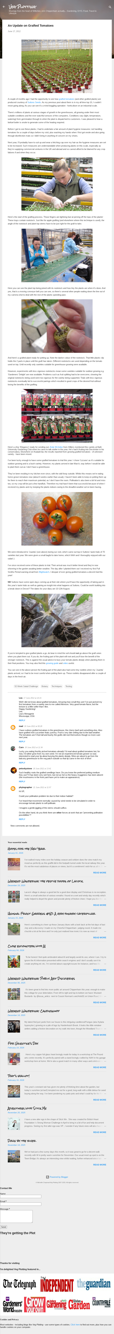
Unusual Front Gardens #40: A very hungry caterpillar (51, 914)
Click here (75, 1324)
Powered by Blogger (58, 1177)
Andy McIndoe (56, 447)
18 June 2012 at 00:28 (33, 726)
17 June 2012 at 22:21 (32, 698)
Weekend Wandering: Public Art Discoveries (41, 978)
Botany (45, 686)
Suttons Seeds (34, 102)
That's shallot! (18, 1076)
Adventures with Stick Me (27, 1108)
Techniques (57, 686)
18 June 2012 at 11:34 (34, 747)
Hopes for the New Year (26, 849)
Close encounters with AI (27, 946)
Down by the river (22, 1141)
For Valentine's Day (23, 1043)
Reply (22, 720)
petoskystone (25, 768)
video (65, 663)
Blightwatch (44, 572)
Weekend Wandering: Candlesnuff (34, 1011)
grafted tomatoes (66, 99)
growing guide (52, 663)
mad (21, 726)
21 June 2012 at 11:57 (42, 787)
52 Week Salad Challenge (26, 686)
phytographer (25, 787)
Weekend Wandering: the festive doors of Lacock (45, 881)
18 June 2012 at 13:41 (42, 769)
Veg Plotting (22, 7)
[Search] (110, 7)
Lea (20, 698)
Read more (99, 872)
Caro (21, 747)
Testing (68, 686)
